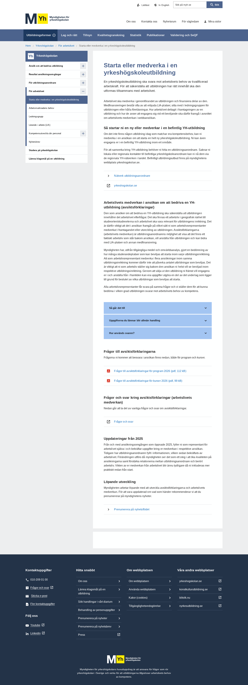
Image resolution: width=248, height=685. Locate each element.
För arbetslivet (66, 45)
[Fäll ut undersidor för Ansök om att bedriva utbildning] (83, 66)
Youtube (35, 625)
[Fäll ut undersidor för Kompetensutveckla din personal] (83, 133)
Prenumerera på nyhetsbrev (94, 626)
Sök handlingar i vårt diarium (95, 601)
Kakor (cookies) (138, 597)
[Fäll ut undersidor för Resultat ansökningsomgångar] (83, 74)
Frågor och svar (39, 587)
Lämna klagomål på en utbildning (91, 591)
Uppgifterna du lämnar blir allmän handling (134, 320)
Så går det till (117, 307)
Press (81, 634)
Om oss (82, 581)
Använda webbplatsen (142, 589)
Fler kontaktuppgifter (42, 603)
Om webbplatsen (139, 581)
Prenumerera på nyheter (92, 618)
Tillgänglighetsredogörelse (145, 606)
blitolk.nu (184, 597)
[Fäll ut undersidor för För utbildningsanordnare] (83, 83)
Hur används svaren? (121, 333)
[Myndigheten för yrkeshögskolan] (47, 19)
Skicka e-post (39, 595)
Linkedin (35, 633)
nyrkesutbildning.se (191, 606)
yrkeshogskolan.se (190, 581)
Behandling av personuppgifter (96, 610)
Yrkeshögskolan (45, 45)
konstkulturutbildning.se (193, 589)
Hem (28, 45)
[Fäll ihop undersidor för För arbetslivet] (83, 91)
